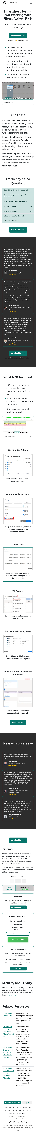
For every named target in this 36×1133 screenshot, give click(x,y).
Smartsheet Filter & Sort (7, 1014)
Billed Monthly (9, 888)
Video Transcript (9, 102)
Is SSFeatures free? (10, 206)
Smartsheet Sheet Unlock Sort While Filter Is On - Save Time (8, 1052)
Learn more (13, 995)
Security (25, 1110)
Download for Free (18, 35)
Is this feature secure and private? (15, 202)
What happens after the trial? (14, 216)
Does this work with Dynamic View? (16, 190)
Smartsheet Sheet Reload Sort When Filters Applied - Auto (8, 1032)
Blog (30, 1110)
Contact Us (18, 969)
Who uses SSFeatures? (11, 221)
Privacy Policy (7, 1110)
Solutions (12, 1113)
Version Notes (21, 1113)
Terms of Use (17, 1110)
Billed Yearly (24, 888)
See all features (18, 722)
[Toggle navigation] (30, 2)
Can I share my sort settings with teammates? (15, 196)
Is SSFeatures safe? (10, 211)
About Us (15, 1107)
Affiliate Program (25, 1107)
